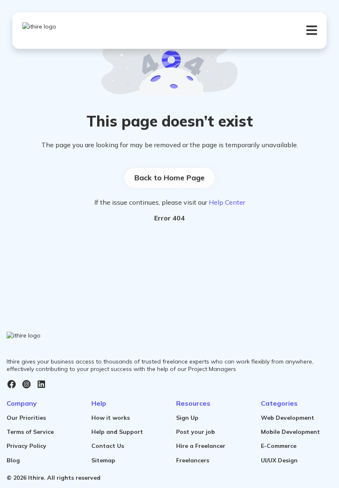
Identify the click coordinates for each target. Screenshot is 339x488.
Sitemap (103, 460)
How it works (110, 417)
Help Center (227, 202)
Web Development (287, 417)
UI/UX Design (279, 460)
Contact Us (107, 446)
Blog (13, 460)
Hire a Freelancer (200, 446)
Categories (279, 403)
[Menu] (311, 30)
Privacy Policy (26, 446)
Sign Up (187, 417)
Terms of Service (30, 431)
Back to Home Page (169, 177)
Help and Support (117, 431)
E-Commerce (278, 446)
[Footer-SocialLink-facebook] (12, 384)
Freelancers (192, 460)
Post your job (195, 431)
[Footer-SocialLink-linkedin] (41, 384)
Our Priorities (26, 417)
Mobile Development (290, 431)
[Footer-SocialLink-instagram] (26, 384)
